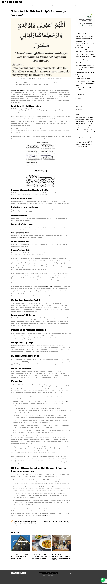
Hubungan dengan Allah (39, 5)
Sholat (33, 78)
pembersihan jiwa (63, 401)
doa (25, 422)
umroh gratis (78, 144)
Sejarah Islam (86, 137)
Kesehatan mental (57, 5)
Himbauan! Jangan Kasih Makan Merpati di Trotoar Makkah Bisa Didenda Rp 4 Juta (83, 60)
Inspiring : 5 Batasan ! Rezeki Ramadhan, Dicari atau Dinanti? (56, 522)
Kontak (102, 2)
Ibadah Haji (78, 125)
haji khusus (87, 123)
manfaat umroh (78, 131)
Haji (76, 101)
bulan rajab (89, 119)
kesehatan (49, 286)
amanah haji (78, 119)
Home (75, 2)
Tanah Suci (78, 106)
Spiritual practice (80, 5)
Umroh (17, 552)
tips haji (76, 142)
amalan (92, 117)
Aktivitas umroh (86, 117)
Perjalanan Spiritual (90, 131)
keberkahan (20, 237)
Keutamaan (90, 127)
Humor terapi (49, 5)
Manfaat (93, 129)
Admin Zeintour (33, 515)
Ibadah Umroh (86, 125)
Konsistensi (65, 5)
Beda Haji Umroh (84, 119)
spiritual (42, 83)
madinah (84, 129)
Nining (24, 5)
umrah (84, 142)
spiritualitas (87, 140)
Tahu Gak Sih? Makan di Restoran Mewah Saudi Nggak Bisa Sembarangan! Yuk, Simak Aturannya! (61, 557)
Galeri (85, 2)
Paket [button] (90, 2)
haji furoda (82, 123)
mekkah (83, 131)
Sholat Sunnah (71, 5)
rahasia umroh (87, 135)
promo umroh (81, 135)
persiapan (78, 133)
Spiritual (82, 139)
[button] (103, 580)
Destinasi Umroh (84, 121)
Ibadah (91, 123)
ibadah (13, 262)
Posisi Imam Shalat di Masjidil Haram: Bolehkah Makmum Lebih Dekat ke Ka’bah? (85, 83)
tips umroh (80, 142)
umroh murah (85, 144)
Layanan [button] (96, 2)
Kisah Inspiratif (78, 129)
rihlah (83, 137)
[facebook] (66, 573)
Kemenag (47, 515)
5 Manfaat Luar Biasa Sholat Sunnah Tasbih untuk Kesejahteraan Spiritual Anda (25, 523)
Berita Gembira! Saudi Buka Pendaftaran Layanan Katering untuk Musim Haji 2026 (41, 556)
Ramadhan (78, 103)
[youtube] (70, 573)
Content (30, 5)
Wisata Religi (84, 146)
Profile (80, 2)
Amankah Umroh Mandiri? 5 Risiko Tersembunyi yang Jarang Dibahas (19, 556)
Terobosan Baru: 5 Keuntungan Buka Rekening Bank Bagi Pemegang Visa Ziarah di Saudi (84, 67)
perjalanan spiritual (20, 90)
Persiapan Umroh (85, 133)
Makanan (89, 129)
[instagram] (73, 573)
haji (77, 123)
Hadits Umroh (90, 121)
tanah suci (94, 139)
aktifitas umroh (78, 117)
